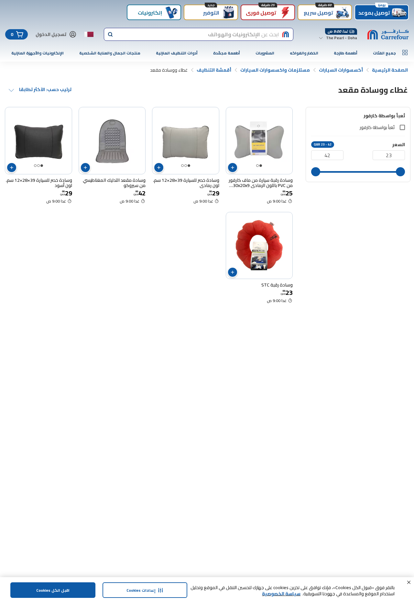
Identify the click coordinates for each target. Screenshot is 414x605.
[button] (409, 582)
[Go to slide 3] (182, 165)
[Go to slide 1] (260, 165)
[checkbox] (402, 127)
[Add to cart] (232, 167)
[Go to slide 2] (257, 165)
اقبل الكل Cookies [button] (53, 590)
